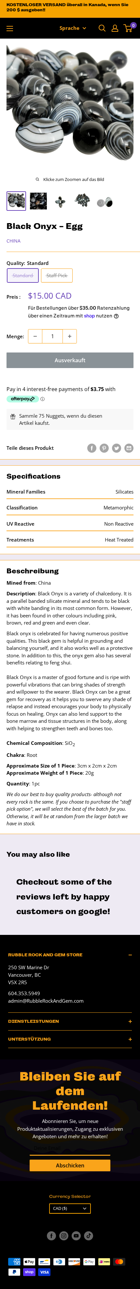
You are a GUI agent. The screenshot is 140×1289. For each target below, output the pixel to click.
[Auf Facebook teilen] (91, 448)
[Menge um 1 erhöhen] (70, 336)
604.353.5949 (24, 993)
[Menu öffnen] (10, 28)
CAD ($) (60, 1208)
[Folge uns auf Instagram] (63, 1235)
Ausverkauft (70, 360)
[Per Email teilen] (128, 448)
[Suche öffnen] (102, 28)
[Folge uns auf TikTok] (88, 1235)
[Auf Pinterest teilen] (104, 448)
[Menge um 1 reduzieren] (35, 336)
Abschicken (70, 1165)
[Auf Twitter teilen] (116, 448)
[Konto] (115, 28)
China (14, 241)
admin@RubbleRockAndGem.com (46, 1000)
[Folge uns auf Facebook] (51, 1235)
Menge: (15, 336)
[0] (128, 28)
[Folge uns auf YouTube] (76, 1235)
